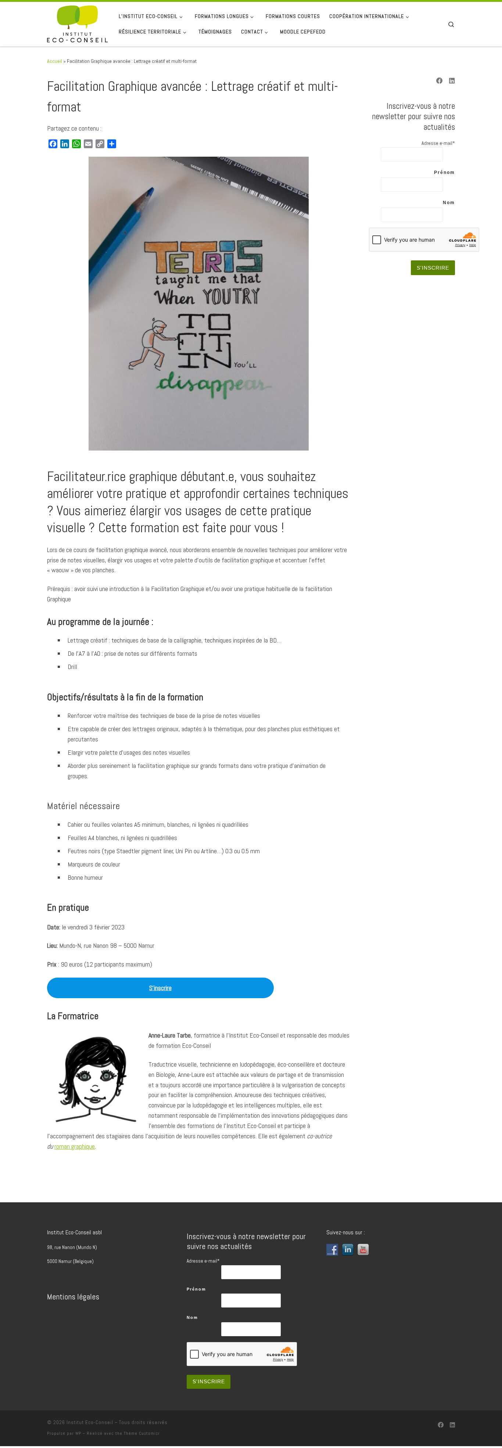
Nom (449, 202)
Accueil (54, 61)
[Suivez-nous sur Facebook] (439, 81)
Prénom (444, 172)
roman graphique (74, 1146)
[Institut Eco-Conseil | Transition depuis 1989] (77, 23)
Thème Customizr (142, 1433)
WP (78, 1433)
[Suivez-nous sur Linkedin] (452, 81)
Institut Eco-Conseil (90, 1422)
